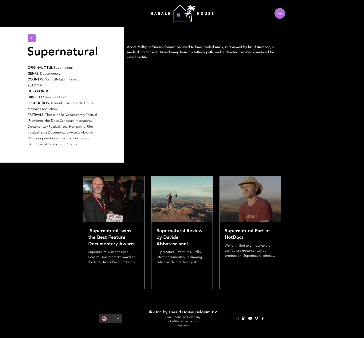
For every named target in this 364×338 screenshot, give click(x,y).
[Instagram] (237, 318)
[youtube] (250, 318)
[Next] (32, 38)
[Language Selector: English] (110, 318)
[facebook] (263, 318)
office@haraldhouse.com (183, 321)
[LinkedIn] (244, 318)
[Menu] (279, 13)
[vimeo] (256, 318)
